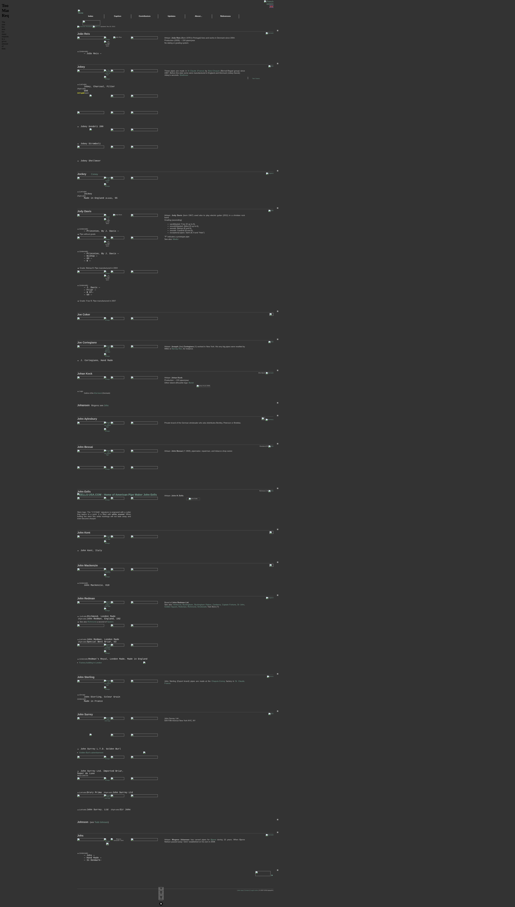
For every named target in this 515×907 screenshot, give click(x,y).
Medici (175, 239)
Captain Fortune (229, 605)
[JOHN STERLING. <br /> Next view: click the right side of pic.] (107, 689)
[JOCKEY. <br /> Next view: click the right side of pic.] (107, 186)
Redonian (182, 607)
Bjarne (213, 839)
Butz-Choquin (214, 71)
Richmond (92, 622)
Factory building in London (90, 663)
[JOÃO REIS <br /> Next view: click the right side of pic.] (107, 39)
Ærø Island (98, 393)
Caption (117, 16)
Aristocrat (177, 605)
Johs (106, 405)
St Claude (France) (196, 71)
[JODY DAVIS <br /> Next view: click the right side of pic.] (107, 217)
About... (198, 16)
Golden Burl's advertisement (91, 752)
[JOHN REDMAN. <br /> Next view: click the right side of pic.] (107, 653)
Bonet (191, 383)
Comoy (94, 174)
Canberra (217, 605)
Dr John (240, 605)
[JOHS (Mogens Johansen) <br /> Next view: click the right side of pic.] (107, 841)
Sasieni (110, 622)
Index (90, 16)
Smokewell (201, 607)
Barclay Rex (177, 349)
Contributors (144, 16)
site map (240, 890)
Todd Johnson (101, 822)
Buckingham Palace (202, 605)
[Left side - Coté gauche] (107, 610)
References (225, 16)
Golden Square (170, 607)
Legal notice (254, 890)
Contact (246, 890)
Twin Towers (256, 78)
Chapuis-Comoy (218, 681)
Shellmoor (184, 75)
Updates (171, 16)
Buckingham (188, 605)
